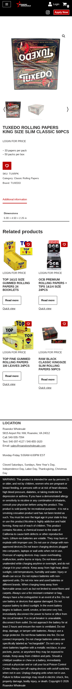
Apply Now (61, 12)
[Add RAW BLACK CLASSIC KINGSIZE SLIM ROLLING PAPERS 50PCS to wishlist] (64, 323)
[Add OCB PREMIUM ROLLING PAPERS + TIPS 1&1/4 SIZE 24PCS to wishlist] (64, 244)
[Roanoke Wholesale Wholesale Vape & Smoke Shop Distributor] (23, 4)
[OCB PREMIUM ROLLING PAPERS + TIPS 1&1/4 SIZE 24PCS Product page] (54, 255)
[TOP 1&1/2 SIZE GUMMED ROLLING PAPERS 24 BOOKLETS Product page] (18, 255)
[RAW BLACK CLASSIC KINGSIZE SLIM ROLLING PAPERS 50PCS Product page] (54, 334)
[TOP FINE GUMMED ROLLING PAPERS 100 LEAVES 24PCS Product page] (18, 334)
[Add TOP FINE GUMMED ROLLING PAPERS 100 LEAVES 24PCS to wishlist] (28, 323)
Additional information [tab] (15, 199)
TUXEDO (16, 183)
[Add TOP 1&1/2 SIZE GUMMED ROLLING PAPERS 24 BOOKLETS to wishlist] (28, 244)
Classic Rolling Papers (26, 178)
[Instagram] (48, 12)
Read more (12, 300)
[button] (63, 36)
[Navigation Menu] (7, 4)
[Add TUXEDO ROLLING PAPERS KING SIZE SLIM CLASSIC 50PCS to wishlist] (7, 166)
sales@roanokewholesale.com (28, 445)
